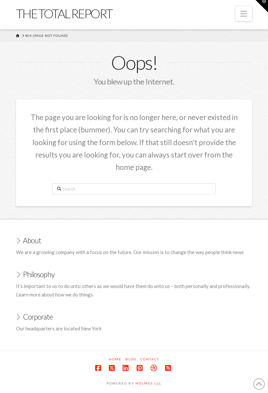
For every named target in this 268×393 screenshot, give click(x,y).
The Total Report (64, 13)
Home (115, 359)
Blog (131, 359)
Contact (150, 359)
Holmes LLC (148, 383)
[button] (243, 13)
